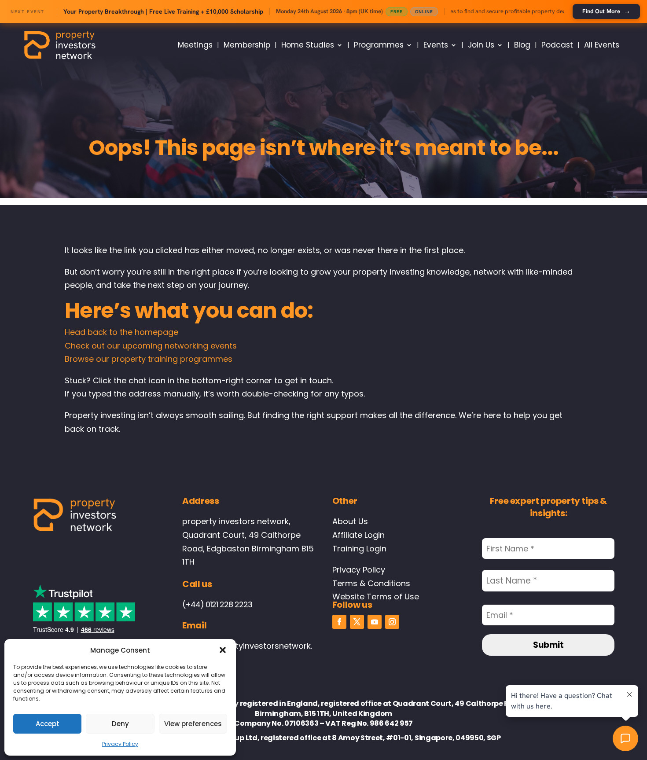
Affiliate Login (358, 534)
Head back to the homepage (121, 332)
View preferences (193, 723)
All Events (601, 45)
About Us (350, 521)
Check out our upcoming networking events (151, 345)
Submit (548, 645)
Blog (522, 45)
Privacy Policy (120, 744)
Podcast (557, 45)
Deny (120, 723)
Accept (47, 723)
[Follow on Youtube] (375, 622)
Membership (247, 45)
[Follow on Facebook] (339, 622)
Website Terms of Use (375, 596)
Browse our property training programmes (148, 358)
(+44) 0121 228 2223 (217, 604)
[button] (222, 650)
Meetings (195, 45)
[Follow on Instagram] (392, 622)
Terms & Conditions (371, 583)
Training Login (359, 548)
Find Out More (606, 11)
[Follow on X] (357, 622)
